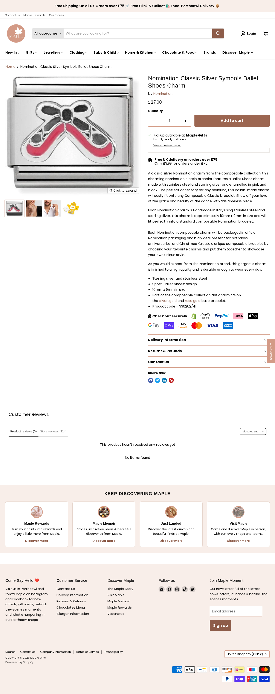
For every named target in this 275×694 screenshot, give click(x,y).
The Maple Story (120, 588)
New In (11, 52)
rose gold (192, 300)
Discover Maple (236, 52)
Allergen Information (73, 613)
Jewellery (52, 52)
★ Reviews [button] (271, 351)
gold (173, 300)
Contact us (12, 15)
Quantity (155, 111)
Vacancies (115, 613)
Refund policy (113, 652)
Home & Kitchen (139, 52)
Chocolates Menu (71, 607)
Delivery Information (72, 595)
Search (10, 652)
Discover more (36, 540)
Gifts (30, 52)
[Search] (218, 33)
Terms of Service (87, 652)
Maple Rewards (34, 15)
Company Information (55, 652)
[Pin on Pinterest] (171, 380)
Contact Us (66, 588)
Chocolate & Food (178, 52)
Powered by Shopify (19, 662)
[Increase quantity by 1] (185, 121)
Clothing (77, 52)
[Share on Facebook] (150, 380)
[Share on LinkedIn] (164, 380)
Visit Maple (116, 595)
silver (163, 300)
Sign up (220, 625)
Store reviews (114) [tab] (53, 431)
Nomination (163, 93)
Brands (209, 52)
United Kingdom (245, 654)
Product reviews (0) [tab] (23, 431)
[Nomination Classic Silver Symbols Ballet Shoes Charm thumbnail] (14, 208)
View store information (167, 145)
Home (10, 67)
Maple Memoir (118, 601)
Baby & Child (105, 52)
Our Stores (56, 15)
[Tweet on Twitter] (157, 380)
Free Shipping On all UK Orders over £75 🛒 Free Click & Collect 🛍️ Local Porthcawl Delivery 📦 (137, 6)
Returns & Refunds (71, 601)
